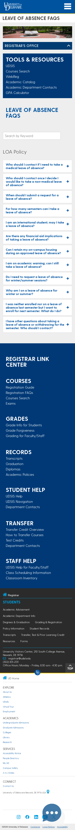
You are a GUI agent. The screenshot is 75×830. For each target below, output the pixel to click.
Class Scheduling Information (28, 572)
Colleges (7, 732)
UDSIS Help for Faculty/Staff (27, 567)
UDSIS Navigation (19, 501)
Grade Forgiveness (20, 430)
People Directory (11, 758)
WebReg (12, 76)
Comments (35, 827)
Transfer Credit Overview (25, 529)
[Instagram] (18, 818)
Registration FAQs (19, 392)
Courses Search (18, 71)
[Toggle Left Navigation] (68, 46)
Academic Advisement (16, 609)
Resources (9, 641)
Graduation (14, 463)
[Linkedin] (36, 818)
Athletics (7, 697)
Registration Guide (20, 387)
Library (6, 737)
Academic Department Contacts (31, 87)
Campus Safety (10, 768)
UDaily (6, 701)
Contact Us (8, 786)
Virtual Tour (8, 706)
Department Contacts (23, 507)
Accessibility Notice (12, 753)
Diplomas (13, 469)
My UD (6, 763)
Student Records (39, 628)
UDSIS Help (14, 496)
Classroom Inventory (21, 578)
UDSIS (10, 66)
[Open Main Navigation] (67, 6)
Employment (9, 711)
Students (11, 602)
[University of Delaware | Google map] (48, 792)
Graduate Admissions (13, 727)
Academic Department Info (19, 615)
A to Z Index (8, 773)
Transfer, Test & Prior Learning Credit (42, 634)
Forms (24, 641)
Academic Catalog (20, 82)
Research (7, 742)
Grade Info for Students (24, 425)
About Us (7, 692)
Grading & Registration (48, 622)
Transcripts (14, 458)
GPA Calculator (17, 92)
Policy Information (13, 628)
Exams (11, 403)
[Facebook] (27, 818)
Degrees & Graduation (16, 622)
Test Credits (15, 540)
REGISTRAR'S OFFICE (22, 46)
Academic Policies (20, 474)
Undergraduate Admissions (16, 722)
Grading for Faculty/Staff (25, 435)
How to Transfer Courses (24, 535)
